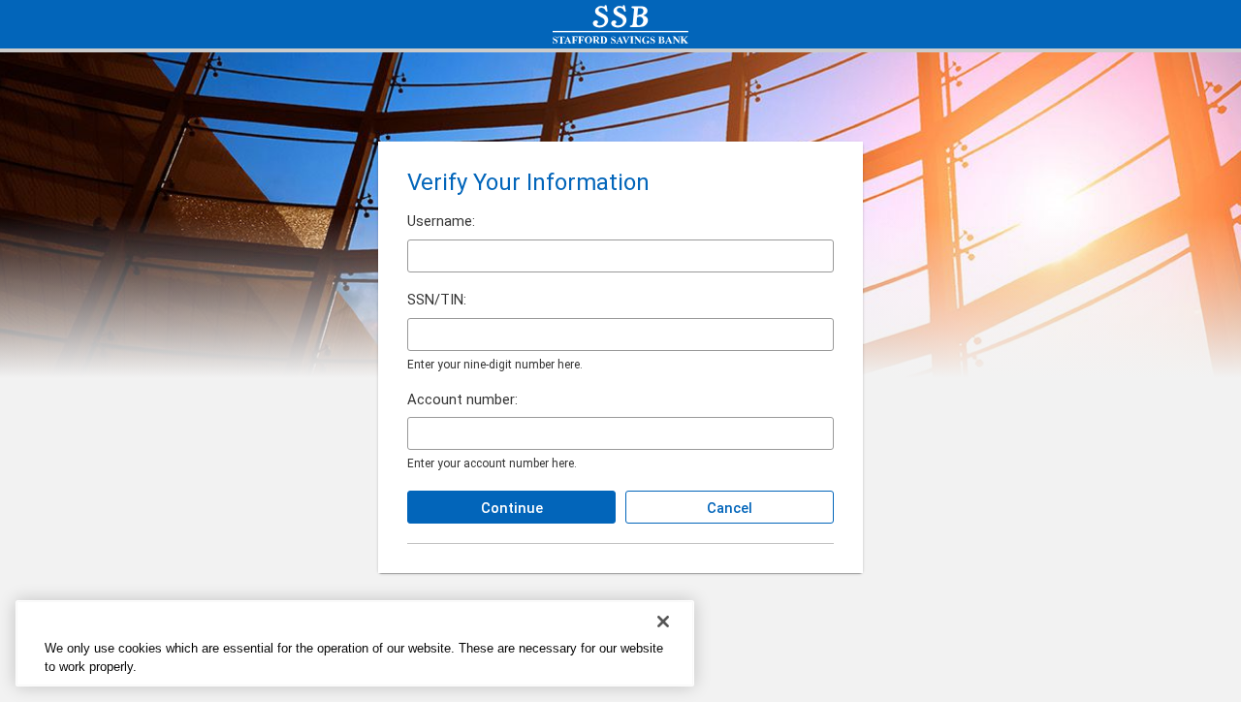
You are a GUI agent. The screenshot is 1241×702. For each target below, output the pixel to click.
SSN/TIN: (436, 300)
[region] (355, 643)
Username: (441, 221)
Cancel (729, 508)
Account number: (462, 400)
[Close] (663, 621)
